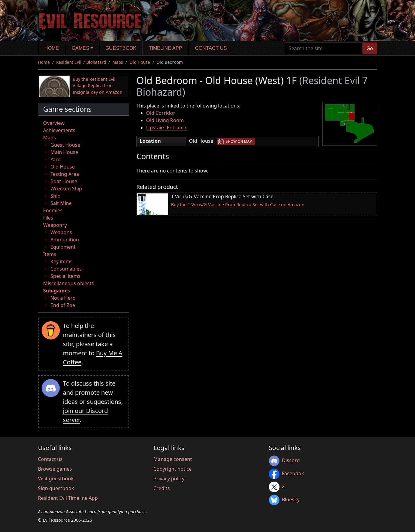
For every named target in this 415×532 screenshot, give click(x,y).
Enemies (53, 210)
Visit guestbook (56, 478)
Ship (55, 196)
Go (369, 48)
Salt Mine (61, 203)
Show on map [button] (239, 141)
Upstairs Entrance (166, 127)
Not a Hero (63, 298)
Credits (161, 488)
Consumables (66, 268)
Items (49, 254)
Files (48, 217)
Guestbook (120, 48)
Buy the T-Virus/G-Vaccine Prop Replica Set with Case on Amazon (237, 204)
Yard (55, 159)
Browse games (55, 469)
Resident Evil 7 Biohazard (81, 62)
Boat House (63, 181)
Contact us (211, 48)
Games (80, 48)
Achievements (59, 130)
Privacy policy (168, 478)
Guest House (65, 145)
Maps (117, 62)
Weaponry (55, 225)
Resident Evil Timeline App (68, 498)
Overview (54, 123)
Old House (139, 62)
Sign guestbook (56, 488)
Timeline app (165, 48)
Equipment (63, 247)
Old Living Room (165, 120)
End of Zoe (62, 305)
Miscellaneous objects (68, 283)
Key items (61, 261)
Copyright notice (172, 469)
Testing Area (64, 174)
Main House (64, 152)
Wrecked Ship (66, 188)
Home (51, 48)
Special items (65, 276)
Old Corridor (160, 113)
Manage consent (172, 459)
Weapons (61, 232)
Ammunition (64, 239)
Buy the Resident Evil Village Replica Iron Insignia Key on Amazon (97, 85)
